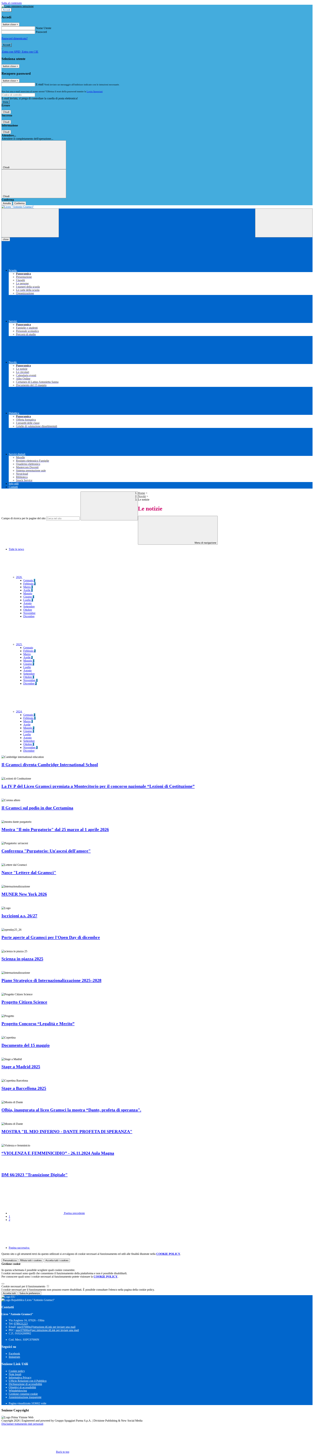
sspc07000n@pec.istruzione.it (47, 1330)
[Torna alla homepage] (157, 207)
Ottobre (27, 609)
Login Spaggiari (95, 91)
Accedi (6, 10)
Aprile (28, 590)
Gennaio (29, 580)
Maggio (27, 593)
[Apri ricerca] (284, 223)
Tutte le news (16, 549)
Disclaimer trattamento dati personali (22, 1423)
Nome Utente (43, 28)
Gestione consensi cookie (23, 1393)
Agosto (27, 603)
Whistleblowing (18, 1390)
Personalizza (10, 1260)
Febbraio (29, 583)
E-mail (39, 84)
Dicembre (29, 616)
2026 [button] (19, 577)
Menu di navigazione (205, 542)
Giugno (28, 596)
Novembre (29, 613)
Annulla (7, 203)
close (6, 239)
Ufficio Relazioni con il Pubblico (28, 1380)
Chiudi (6, 112)
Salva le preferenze (29, 1293)
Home (141, 493)
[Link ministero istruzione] (17, 6)
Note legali (15, 1374)
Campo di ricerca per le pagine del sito (23, 518)
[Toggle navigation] (30, 223)
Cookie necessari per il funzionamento (23, 1286)
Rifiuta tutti (31, 1260)
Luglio (28, 600)
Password (41, 31)
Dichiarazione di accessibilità (25, 1384)
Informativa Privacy (20, 1377)
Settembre (29, 606)
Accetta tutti (57, 1260)
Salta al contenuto (11, 3)
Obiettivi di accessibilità (22, 1387)
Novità (142, 496)
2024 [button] (19, 711)
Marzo (28, 586)
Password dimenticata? (14, 38)
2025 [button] (19, 644)
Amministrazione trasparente (25, 1397)
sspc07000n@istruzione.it (46, 1326)
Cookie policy (17, 1371)
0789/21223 (21, 1323)
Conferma (19, 203)
